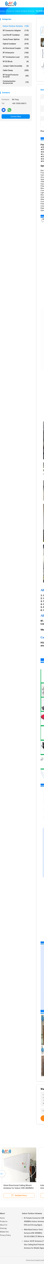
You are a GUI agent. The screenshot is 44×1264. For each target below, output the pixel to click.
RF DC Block (16, 61)
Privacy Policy (5, 1235)
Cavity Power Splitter (16, 39)
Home (2, 1218)
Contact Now (16, 116)
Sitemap (3, 1228)
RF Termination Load (16, 57)
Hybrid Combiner (16, 44)
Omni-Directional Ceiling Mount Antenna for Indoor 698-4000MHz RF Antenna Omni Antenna (18, 1188)
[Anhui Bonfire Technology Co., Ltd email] (4, 110)
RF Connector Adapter (16, 30)
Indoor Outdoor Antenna (16, 26)
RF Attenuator (16, 53)
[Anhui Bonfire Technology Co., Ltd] (11, 4)
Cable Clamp (16, 70)
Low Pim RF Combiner (16, 35)
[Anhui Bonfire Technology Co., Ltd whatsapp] (9, 110)
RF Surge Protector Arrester (16, 76)
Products (3, 1221)
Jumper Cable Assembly (16, 66)
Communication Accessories (16, 82)
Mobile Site (4, 1232)
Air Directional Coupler (16, 48)
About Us (3, 1225)
